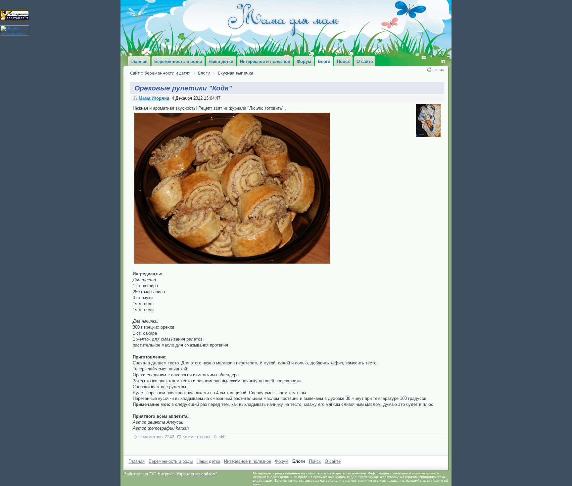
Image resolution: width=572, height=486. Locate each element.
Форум (281, 461)
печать (438, 70)
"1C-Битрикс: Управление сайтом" (183, 473)
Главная (136, 461)
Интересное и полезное (247, 461)
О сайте (333, 461)
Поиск (315, 461)
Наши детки (208, 461)
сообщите (435, 480)
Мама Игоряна (154, 98)
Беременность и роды (171, 461)
